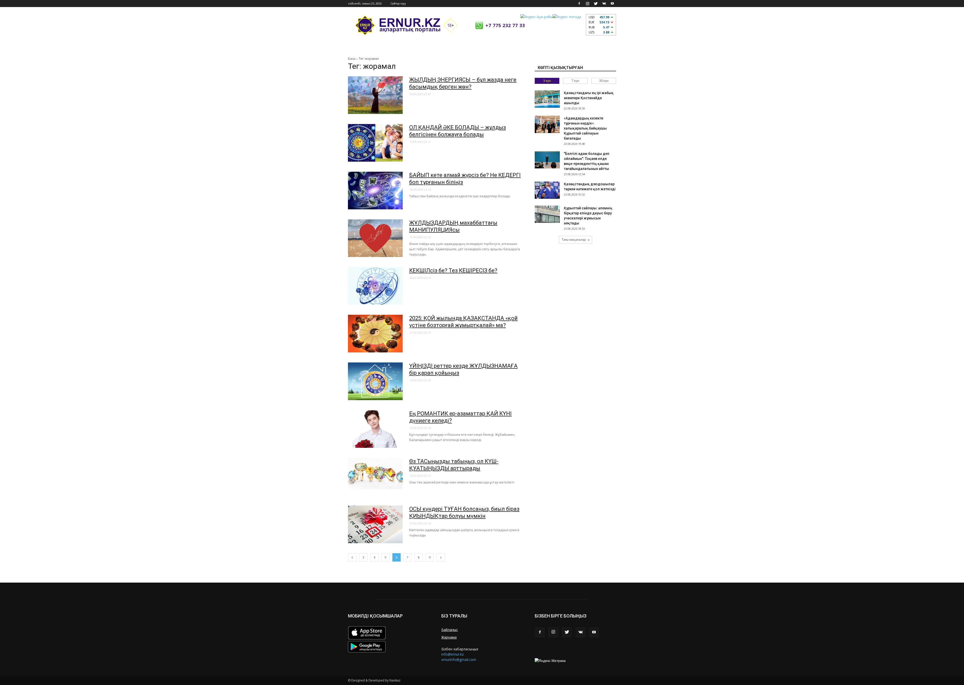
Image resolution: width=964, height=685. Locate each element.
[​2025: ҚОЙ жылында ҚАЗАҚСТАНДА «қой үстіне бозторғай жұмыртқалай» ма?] (375, 333)
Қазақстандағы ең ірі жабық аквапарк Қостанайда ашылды (589, 98)
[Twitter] (595, 3)
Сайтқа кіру (398, 3)
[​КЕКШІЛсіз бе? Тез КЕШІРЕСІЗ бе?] (375, 286)
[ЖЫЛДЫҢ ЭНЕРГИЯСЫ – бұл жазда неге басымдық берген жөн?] (375, 95)
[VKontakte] (604, 3)
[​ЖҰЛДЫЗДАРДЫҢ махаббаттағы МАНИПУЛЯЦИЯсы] (375, 238)
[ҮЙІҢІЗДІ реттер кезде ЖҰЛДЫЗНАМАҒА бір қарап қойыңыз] (375, 381)
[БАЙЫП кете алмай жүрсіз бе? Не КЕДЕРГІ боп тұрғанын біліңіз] (375, 190)
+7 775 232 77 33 (505, 25)
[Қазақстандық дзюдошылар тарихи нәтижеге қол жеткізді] (547, 190)
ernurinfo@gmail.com (458, 659)
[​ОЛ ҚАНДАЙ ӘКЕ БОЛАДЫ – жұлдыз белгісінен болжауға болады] (375, 143)
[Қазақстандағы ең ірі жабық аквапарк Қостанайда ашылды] (547, 99)
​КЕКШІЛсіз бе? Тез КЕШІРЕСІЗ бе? (453, 270)
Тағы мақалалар (574, 239)
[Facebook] (579, 3)
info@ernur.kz (452, 654)
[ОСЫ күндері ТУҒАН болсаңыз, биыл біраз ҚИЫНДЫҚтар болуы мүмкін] (375, 524)
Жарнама (449, 637)
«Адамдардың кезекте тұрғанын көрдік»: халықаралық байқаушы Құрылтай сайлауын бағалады (585, 128)
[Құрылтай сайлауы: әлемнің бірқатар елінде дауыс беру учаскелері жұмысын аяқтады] (547, 214)
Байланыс (449, 629)
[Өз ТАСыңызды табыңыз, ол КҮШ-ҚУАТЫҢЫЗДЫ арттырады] (375, 473)
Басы (351, 58)
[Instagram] (587, 3)
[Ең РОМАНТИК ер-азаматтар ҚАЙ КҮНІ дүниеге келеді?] (375, 429)
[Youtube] (612, 3)
